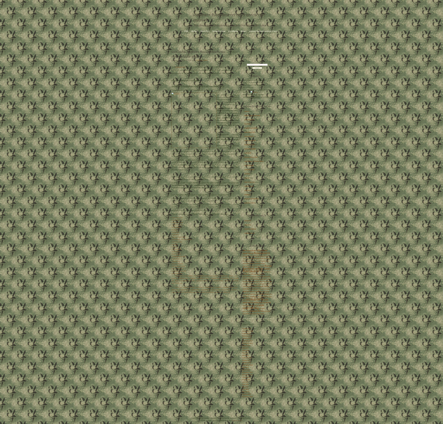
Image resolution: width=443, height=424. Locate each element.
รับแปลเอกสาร (252, 271)
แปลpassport (176, 261)
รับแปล (268, 258)
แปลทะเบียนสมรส (177, 273)
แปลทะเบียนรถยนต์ (177, 222)
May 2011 (245, 387)
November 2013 (247, 343)
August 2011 (246, 379)
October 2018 (246, 329)
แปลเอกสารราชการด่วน (251, 305)
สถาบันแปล (267, 289)
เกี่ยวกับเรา (194, 31)
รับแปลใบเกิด (223, 276)
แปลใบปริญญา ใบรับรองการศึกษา (182, 239)
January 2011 (246, 394)
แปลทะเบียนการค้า (177, 218)
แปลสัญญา (175, 230)
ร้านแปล (260, 286)
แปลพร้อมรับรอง (183, 278)
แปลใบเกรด (248, 313)
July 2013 (245, 348)
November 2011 (247, 375)
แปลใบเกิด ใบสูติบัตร (202, 60)
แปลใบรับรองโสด (177, 242)
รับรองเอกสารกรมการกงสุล (250, 256)
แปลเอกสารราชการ (250, 203)
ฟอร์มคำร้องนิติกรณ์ (250, 229)
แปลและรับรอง (257, 311)
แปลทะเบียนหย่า (176, 259)
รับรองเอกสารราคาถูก (218, 31)
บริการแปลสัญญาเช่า (178, 268)
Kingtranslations (237, 420)
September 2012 (247, 365)
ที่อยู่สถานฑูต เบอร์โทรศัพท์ (252, 115)
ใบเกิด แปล (178, 283)
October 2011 (246, 377)
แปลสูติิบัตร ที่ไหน (195, 289)
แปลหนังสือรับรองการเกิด (187, 281)
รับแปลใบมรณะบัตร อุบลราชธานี (262, 279)
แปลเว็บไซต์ (175, 232)
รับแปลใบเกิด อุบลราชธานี (261, 284)
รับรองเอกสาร (179, 276)
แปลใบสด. (175, 244)
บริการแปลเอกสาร (249, 119)
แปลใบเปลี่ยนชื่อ (176, 249)
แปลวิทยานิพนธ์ (176, 227)
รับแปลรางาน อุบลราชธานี (257, 266)
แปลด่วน (174, 278)
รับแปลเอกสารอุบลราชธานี (257, 276)
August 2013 (246, 345)
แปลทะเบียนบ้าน (177, 220)
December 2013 (247, 341)
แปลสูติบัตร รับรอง (227, 278)
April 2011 (245, 389)
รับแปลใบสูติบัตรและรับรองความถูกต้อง (206, 276)
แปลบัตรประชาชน (177, 225)
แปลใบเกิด (175, 247)
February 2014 (247, 336)
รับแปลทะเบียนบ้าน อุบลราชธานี (251, 261)
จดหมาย (246, 111)
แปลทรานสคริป (176, 254)
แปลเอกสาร (180, 67)
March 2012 (246, 370)
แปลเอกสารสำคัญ (218, 281)
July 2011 (245, 382)
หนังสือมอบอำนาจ (249, 233)
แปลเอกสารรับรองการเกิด (203, 281)
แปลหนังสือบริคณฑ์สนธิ (179, 271)
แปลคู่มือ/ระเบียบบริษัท (250, 128)
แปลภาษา (247, 178)
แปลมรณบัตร (176, 251)
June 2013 (245, 350)
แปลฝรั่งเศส (246, 294)
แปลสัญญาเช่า (254, 297)
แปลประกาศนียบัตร (177, 264)
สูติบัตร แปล (233, 276)
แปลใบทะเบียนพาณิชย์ (178, 237)
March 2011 (246, 392)
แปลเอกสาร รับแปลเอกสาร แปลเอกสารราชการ (263, 31)
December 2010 (247, 396)
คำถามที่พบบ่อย (233, 31)
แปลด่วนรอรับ (265, 291)
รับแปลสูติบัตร (189, 276)
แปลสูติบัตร (192, 278)
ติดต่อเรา (243, 31)
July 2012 (245, 367)
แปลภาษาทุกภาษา (249, 182)
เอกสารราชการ (248, 291)
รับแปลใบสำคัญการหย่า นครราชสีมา (253, 281)
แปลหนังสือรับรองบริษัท (179, 256)
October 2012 (246, 362)
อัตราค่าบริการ (205, 31)
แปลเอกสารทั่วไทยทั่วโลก (251, 198)
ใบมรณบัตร (247, 124)
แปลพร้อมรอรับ (253, 294)
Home (186, 31)
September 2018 (247, 331)
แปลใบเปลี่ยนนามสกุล (178, 266)
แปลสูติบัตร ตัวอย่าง (203, 278)
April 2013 (245, 355)
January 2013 (246, 360)
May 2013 (245, 353)
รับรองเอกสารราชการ (258, 258)
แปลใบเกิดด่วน (200, 287)
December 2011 (247, 372)
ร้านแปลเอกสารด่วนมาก (257, 289)
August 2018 (246, 333)
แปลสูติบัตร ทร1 (215, 278)
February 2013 (247, 358)
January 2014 (246, 338)
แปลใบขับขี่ (175, 235)
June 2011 (245, 384)
